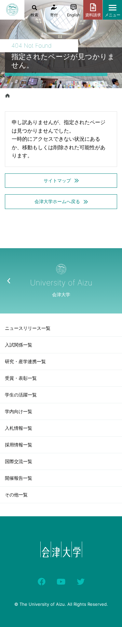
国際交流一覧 (18, 461)
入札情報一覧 (18, 428)
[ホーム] (7, 95)
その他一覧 (16, 494)
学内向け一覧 (18, 411)
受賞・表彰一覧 (21, 378)
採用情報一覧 (18, 444)
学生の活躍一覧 (21, 394)
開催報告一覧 (18, 478)
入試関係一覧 (18, 344)
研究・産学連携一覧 (25, 361)
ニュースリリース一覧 (27, 328)
